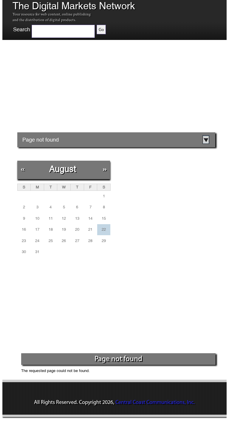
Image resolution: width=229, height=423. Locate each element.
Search (21, 29)
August (62, 169)
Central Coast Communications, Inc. (155, 402)
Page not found (40, 140)
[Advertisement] (71, 92)
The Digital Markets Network (74, 6)
